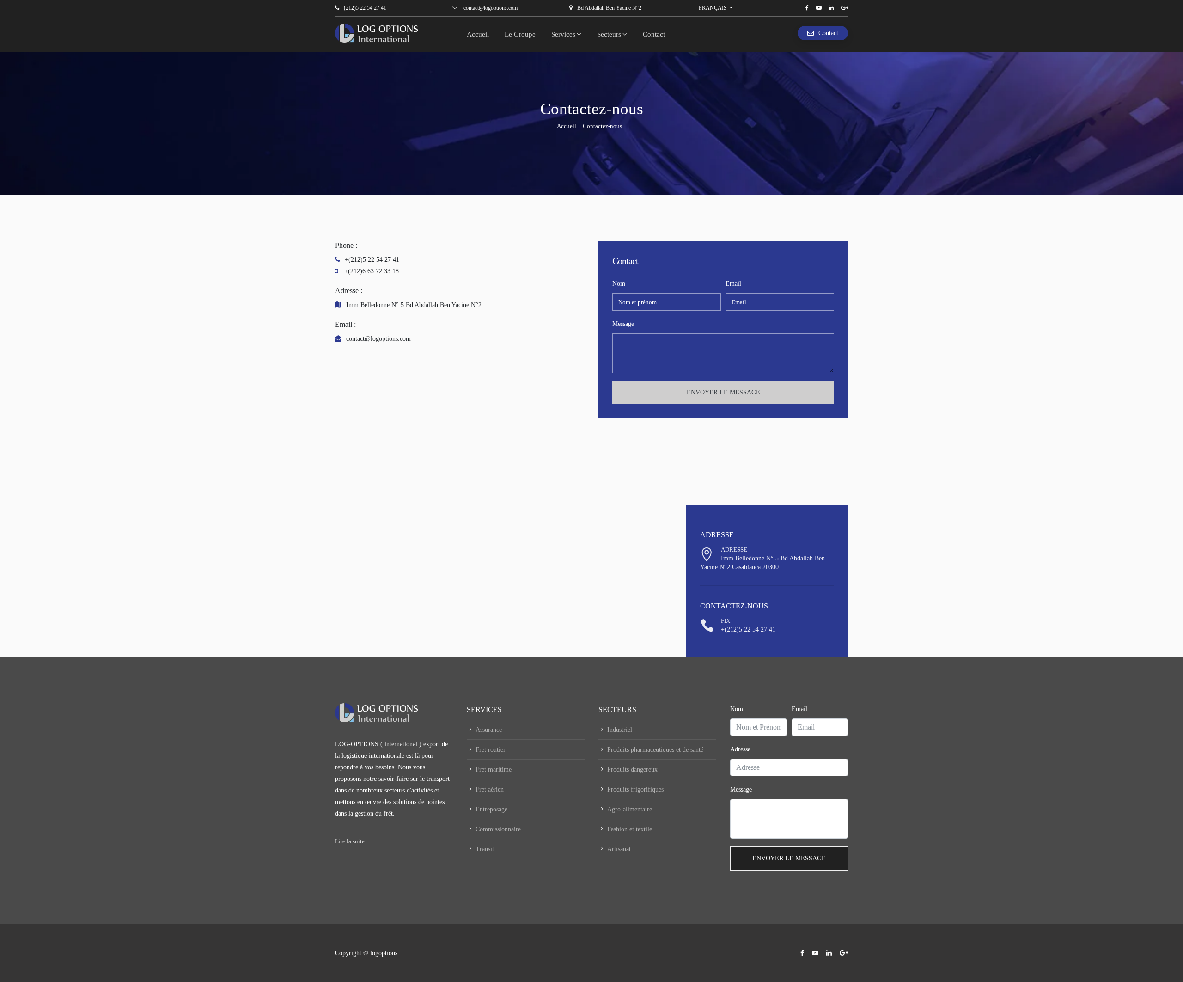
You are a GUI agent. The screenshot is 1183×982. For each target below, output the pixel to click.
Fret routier (491, 749)
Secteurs (609, 34)
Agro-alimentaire (629, 809)
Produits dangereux (632, 769)
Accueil (478, 34)
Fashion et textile (629, 829)
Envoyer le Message (723, 392)
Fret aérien (490, 789)
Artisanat (619, 849)
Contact (654, 34)
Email (733, 283)
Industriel (619, 729)
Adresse (740, 749)
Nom (618, 283)
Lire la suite (350, 841)
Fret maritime (494, 769)
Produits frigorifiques (635, 789)
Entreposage (491, 809)
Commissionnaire (498, 829)
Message (623, 323)
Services (563, 34)
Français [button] (712, 8)
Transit (485, 849)
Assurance (489, 729)
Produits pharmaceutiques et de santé (655, 749)
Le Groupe (520, 34)
